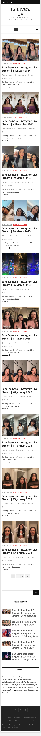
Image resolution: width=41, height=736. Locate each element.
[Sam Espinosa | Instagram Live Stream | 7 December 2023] (20, 103)
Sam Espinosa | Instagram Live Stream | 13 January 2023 (19, 497)
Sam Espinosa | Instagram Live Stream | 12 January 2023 (19, 551)
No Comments (21, 75)
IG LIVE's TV (20, 12)
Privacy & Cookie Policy (13, 717)
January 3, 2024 (8, 75)
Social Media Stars (20, 63)
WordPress (32, 725)
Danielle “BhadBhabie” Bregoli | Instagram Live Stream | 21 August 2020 (24, 613)
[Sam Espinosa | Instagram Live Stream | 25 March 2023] (20, 264)
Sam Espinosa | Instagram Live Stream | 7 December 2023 (19, 122)
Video (31, 75)
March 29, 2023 (8, 182)
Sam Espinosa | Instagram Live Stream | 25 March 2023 (19, 283)
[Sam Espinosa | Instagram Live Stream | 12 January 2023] (20, 532)
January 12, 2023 (8, 557)
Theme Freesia (23, 725)
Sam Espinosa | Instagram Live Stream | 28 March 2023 (19, 229)
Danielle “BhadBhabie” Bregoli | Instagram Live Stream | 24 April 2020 (23, 645)
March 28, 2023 (8, 236)
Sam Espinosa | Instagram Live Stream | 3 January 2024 (19, 69)
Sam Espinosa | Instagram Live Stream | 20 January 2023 (19, 390)
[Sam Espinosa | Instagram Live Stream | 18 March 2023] (20, 318)
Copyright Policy (29, 717)
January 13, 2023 (8, 503)
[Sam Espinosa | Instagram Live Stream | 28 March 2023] (20, 210)
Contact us (14, 690)
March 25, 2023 (8, 289)
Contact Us (8, 720)
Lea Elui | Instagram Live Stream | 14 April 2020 (24, 623)
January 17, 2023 (8, 450)
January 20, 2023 (8, 396)
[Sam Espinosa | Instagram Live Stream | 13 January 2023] (20, 478)
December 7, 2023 (9, 128)
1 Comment (21, 396)
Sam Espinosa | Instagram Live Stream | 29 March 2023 (19, 176)
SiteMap (34, 720)
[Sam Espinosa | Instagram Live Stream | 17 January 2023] (20, 425)
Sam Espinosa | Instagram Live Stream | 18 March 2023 (19, 337)
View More (7, 87)
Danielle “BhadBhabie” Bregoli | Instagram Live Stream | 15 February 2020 (25, 633)
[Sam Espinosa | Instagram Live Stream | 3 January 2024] (20, 50)
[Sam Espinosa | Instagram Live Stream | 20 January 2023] (20, 371)
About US (17, 720)
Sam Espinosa (7, 63)
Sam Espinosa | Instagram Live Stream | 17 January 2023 (19, 444)
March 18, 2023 (8, 343)
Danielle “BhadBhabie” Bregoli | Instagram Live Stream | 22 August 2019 (24, 656)
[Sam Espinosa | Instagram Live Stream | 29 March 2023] (20, 157)
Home (25, 720)
